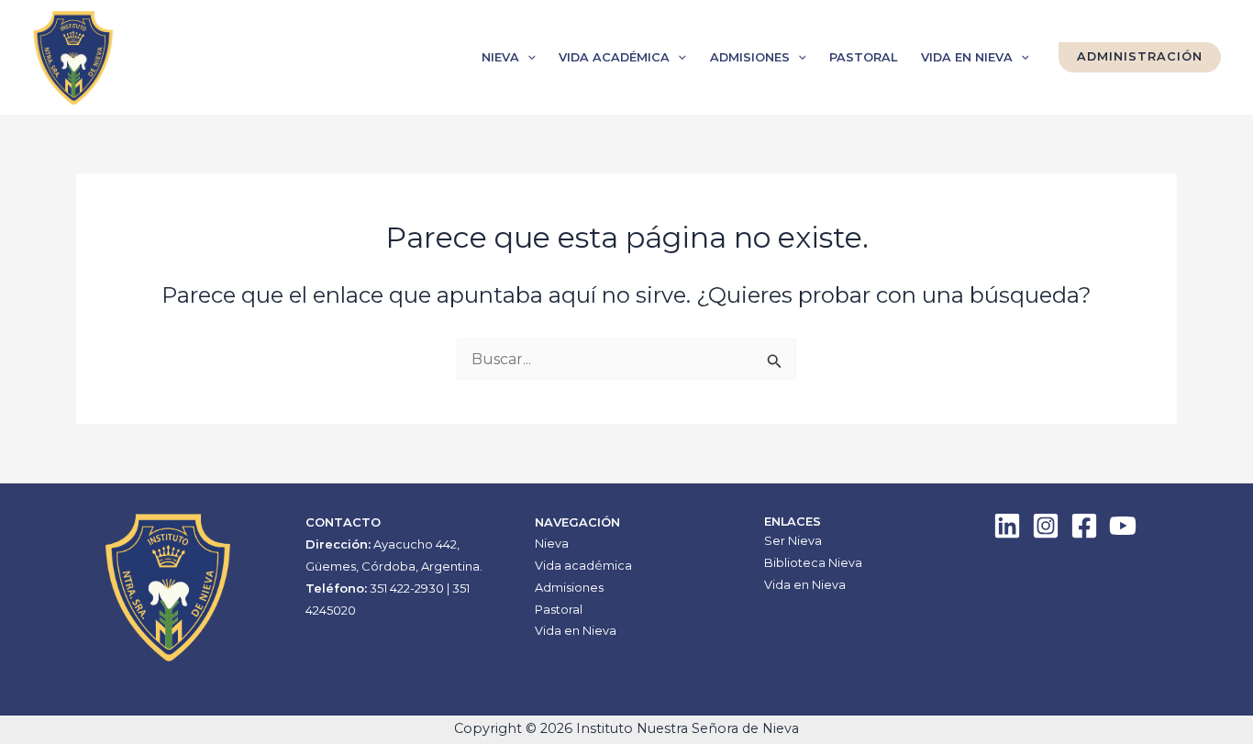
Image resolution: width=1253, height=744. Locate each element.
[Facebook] (1084, 525)
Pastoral (863, 57)
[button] (527, 57)
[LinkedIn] (1007, 525)
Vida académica (614, 57)
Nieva (500, 57)
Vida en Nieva (967, 57)
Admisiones (750, 57)
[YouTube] (1123, 525)
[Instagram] (1045, 525)
